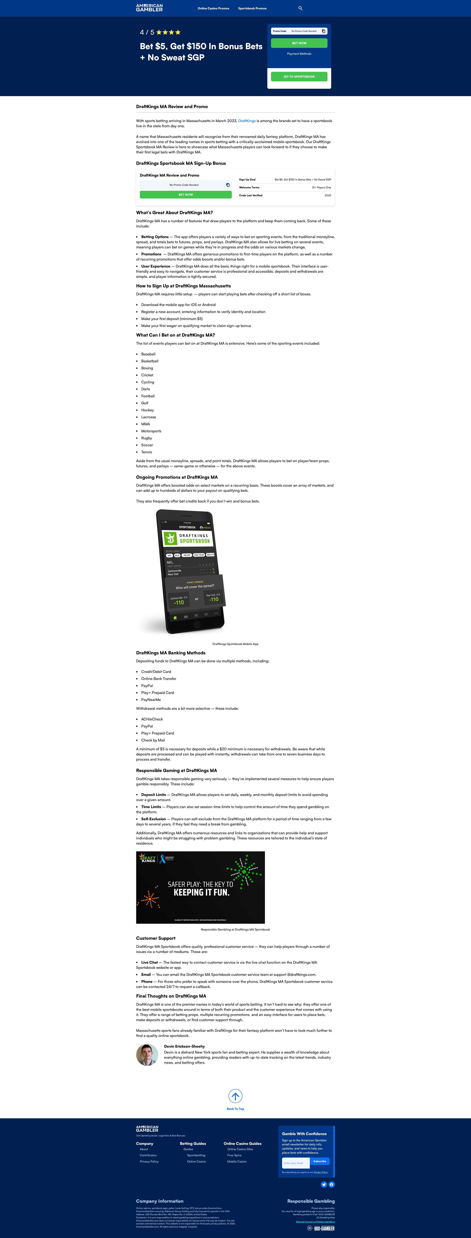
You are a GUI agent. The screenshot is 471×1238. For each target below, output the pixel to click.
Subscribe (320, 1161)
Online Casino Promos (213, 8)
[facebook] (331, 1184)
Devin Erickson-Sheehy (184, 1046)
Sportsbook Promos (252, 8)
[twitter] (324, 1184)
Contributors (148, 1155)
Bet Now (299, 43)
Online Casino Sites (240, 1149)
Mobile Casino (237, 1161)
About (144, 1149)
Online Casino (196, 1161)
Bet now (186, 194)
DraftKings (247, 120)
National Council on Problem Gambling (315, 1221)
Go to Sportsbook (299, 76)
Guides (188, 1149)
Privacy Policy (149, 1161)
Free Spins (234, 1155)
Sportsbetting (196, 1155)
